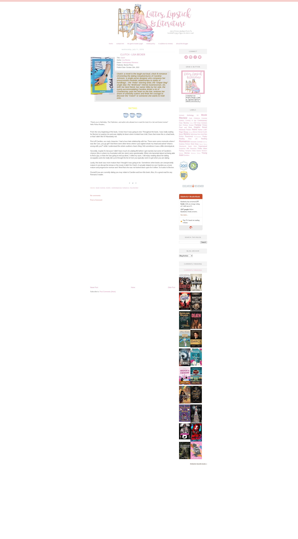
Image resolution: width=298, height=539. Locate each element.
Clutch (123, 58)
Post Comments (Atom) (108, 291)
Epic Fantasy (183, 125)
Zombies (186, 155)
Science (205, 141)
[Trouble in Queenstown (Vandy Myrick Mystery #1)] (196, 384)
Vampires (188, 150)
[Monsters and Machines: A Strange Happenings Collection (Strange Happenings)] (196, 310)
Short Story (195, 144)
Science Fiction (184, 144)
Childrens (197, 118)
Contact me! (120, 44)
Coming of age (190, 120)
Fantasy (198, 125)
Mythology (194, 134)
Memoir (195, 132)
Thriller (199, 148)
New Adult (200, 134)
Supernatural (202, 146)
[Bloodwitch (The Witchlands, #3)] (184, 291)
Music (181, 134)
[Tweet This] (132, 184)
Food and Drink (185, 127)
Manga (186, 132)
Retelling (204, 139)
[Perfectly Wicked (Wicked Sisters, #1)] (184, 421)
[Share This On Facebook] (129, 184)
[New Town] (184, 439)
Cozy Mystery (184, 123)
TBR (187, 148)
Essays (191, 125)
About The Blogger (182, 44)
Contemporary (202, 120)
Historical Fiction (185, 129)
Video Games (196, 150)
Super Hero (192, 146)
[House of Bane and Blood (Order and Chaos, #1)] (196, 402)
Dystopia (204, 123)
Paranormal (189, 136)
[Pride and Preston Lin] (196, 365)
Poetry (205, 136)
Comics (181, 120)
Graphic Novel (200, 127)
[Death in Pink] (196, 328)
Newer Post (94, 287)
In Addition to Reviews (165, 44)
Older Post (171, 287)
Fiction (204, 125)
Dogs (199, 123)
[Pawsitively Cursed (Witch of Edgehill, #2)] (184, 309)
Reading (182, 139)
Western (204, 150)
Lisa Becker (126, 60)
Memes (191, 132)
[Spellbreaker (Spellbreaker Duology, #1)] (196, 290)
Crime (191, 123)
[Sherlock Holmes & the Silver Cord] (184, 329)
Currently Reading (193, 270)
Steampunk (182, 146)
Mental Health (202, 132)
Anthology (190, 115)
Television (193, 148)
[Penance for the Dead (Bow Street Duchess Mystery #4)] (196, 422)
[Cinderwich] (184, 365)
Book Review (100, 188)
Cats (190, 118)
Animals (181, 115)
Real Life (192, 138)
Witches (187, 153)
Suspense (182, 148)
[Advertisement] (132, 268)
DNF (195, 123)
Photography (197, 136)
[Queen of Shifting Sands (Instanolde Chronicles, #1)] (184, 403)
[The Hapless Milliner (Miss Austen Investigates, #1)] (184, 346)
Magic (181, 132)
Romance (184, 141)
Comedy (204, 118)
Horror (194, 129)
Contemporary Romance (130, 62)
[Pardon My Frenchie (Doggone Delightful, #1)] (184, 384)
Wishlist (181, 153)
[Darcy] (196, 347)
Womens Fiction (195, 153)
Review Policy (150, 44)
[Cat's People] (196, 459)
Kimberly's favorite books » (198, 464)
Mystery (187, 134)
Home (111, 44)
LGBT (205, 129)
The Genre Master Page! (135, 44)
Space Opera (203, 144)
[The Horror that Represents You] (184, 458)
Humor (200, 129)
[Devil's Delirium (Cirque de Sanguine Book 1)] (196, 441)
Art (197, 115)
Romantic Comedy (196, 141)
